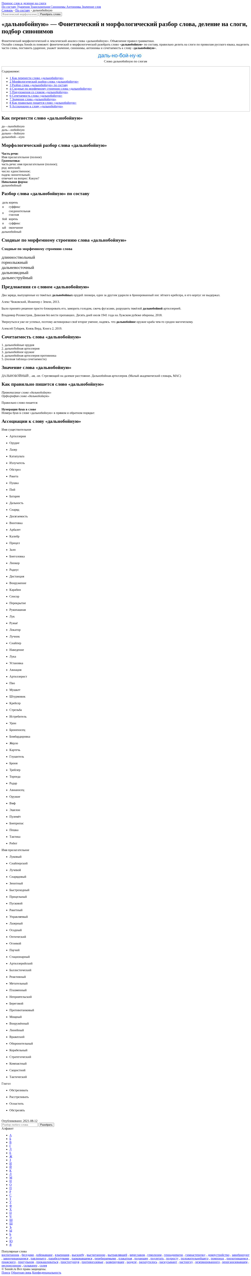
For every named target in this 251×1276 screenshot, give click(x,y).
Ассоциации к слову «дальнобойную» (36, 106)
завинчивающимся (15, 1258)
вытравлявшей (117, 1255)
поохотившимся (237, 1258)
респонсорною (11, 1265)
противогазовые (92, 1262)
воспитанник (10, 1255)
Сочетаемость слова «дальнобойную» (36, 95)
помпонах (217, 1258)
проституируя (70, 1262)
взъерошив (62, 1255)
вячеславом (137, 1255)
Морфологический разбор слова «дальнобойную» (44, 81)
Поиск (6, 1272)
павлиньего (38, 1258)
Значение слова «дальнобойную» (33, 99)
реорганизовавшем (234, 1262)
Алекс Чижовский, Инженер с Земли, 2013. (31, 301)
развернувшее (115, 1262)
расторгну (186, 1262)
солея (43, 1265)
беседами (28, 1255)
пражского (9, 1262)
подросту (172, 1258)
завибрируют (240, 1255)
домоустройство (218, 1255)
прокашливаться (47, 1262)
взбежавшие (44, 1255)
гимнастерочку (195, 1255)
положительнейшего (194, 1258)
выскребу (78, 1255)
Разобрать (46, 1124)
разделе (132, 1262)
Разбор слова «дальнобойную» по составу (39, 85)
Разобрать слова (50, 14)
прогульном (26, 1262)
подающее (141, 1258)
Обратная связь (21, 1272)
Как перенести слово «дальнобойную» (37, 78)
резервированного (207, 1262)
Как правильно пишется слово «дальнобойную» (43, 102)
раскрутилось (148, 1262)
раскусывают (168, 1262)
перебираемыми (105, 1258)
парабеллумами (58, 1258)
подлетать (157, 1258)
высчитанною (96, 1255)
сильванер (30, 1265)
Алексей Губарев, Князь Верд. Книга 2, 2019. (32, 328)
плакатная (125, 1258)
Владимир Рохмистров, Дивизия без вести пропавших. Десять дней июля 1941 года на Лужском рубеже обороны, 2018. (82, 315)
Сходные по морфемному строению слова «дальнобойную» (51, 88)
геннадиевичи (173, 1255)
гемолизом (154, 1255)
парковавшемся (82, 1258)
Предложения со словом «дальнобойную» (39, 92)
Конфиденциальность (46, 1272)
